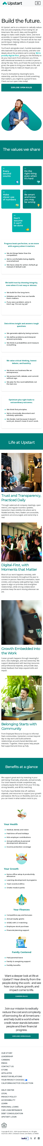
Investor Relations (11, 1076)
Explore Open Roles (21, 87)
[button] (14, 1080)
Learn (4, 1103)
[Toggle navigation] (37, 3)
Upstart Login (9, 1117)
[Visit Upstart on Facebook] (35, 1138)
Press (4, 1063)
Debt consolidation (12, 1113)
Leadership (7, 1056)
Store (4, 1070)
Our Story (6, 1053)
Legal (4, 1093)
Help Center (7, 1090)
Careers (5, 1060)
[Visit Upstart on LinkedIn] (38, 1138)
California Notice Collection (17, 1083)
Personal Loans (10, 1107)
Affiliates (6, 1073)
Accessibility (8, 1100)
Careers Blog (21, 996)
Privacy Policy (9, 1097)
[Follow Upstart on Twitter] (31, 1138)
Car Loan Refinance (11, 1110)
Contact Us (7, 1066)
